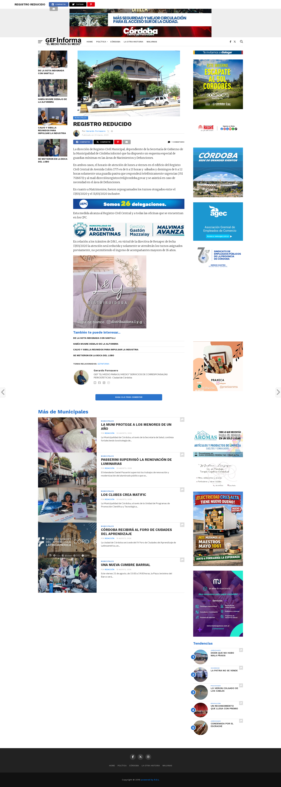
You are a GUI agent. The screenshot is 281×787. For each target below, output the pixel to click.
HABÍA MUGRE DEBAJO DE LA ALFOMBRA (52, 100)
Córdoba (115, 41)
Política (101, 41)
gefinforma (103, 364)
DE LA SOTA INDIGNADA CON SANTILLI (51, 72)
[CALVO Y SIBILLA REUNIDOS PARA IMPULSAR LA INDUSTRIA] (52, 124)
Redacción (109, 433)
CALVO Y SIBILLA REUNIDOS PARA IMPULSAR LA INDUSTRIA (52, 130)
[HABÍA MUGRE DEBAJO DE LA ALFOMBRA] (52, 95)
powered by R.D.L (150, 780)
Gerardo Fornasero (96, 131)
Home (90, 41)
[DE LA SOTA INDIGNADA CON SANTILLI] (52, 67)
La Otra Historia (133, 41)
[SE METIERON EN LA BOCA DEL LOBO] (52, 155)
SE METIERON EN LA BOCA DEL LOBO (52, 160)
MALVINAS (152, 41)
